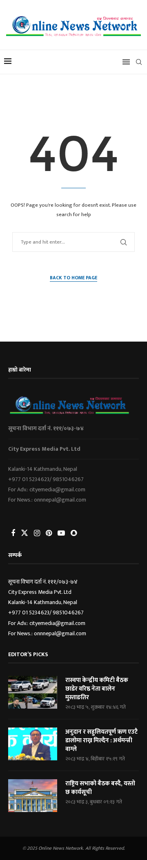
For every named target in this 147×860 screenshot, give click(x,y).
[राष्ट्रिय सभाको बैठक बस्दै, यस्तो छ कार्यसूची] (32, 795)
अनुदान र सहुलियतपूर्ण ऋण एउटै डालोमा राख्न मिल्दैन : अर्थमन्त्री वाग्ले (101, 740)
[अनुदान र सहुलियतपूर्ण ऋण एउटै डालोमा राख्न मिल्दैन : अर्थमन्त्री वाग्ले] (32, 744)
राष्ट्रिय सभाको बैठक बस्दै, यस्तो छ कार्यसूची (100, 787)
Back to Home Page (73, 278)
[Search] (139, 62)
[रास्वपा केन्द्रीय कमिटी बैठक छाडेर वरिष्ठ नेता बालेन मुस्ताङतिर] (32, 692)
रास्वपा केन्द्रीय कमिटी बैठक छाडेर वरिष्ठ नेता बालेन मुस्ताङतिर (96, 689)
